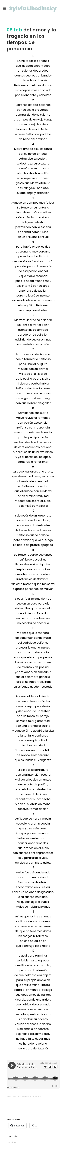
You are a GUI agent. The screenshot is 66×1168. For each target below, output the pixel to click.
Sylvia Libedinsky (14, 1096)
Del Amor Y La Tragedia (32, 1096)
